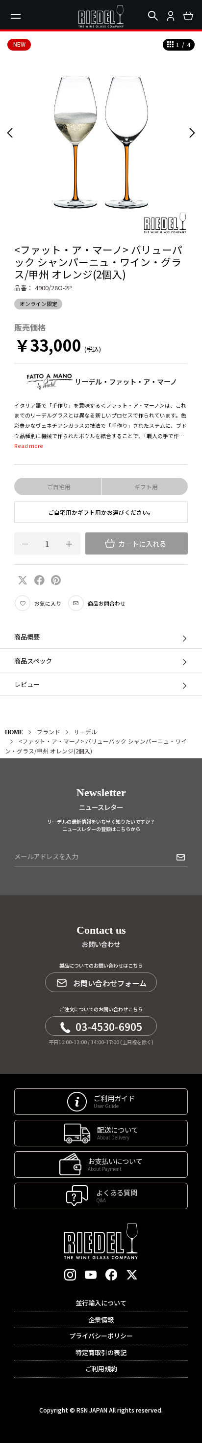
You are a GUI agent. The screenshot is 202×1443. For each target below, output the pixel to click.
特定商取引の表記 (101, 1352)
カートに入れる (141, 543)
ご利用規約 (101, 1368)
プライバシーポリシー (101, 1335)
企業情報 (101, 1319)
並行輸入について (101, 1302)
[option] (101, 132)
